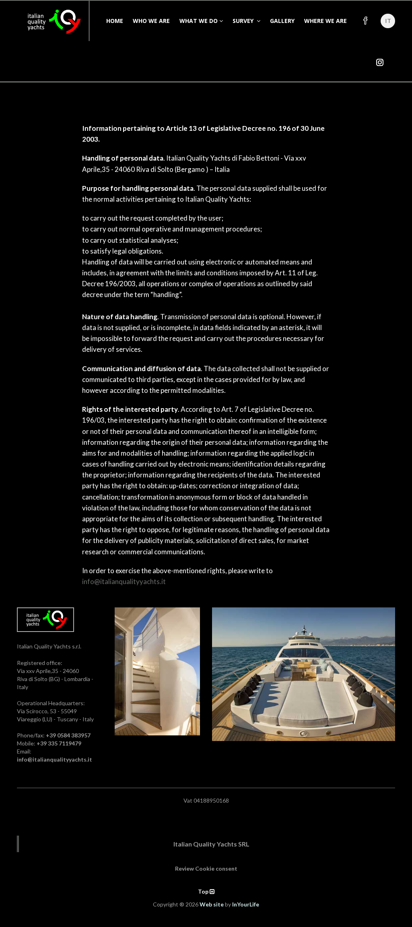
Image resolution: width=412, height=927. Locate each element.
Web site (212, 904)
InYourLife (245, 904)
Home (114, 21)
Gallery (282, 21)
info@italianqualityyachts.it (124, 581)
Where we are (325, 21)
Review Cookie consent (206, 868)
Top (204, 891)
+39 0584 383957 (68, 735)
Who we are (151, 21)
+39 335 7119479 (59, 743)
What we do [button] (198, 21)
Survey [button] (244, 21)
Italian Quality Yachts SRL (211, 844)
